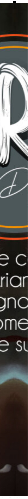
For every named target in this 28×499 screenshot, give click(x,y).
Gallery (10, 497)
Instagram (14, 497)
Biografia (7, 497)
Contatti (20, 497)
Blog (17, 497)
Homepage (3, 497)
